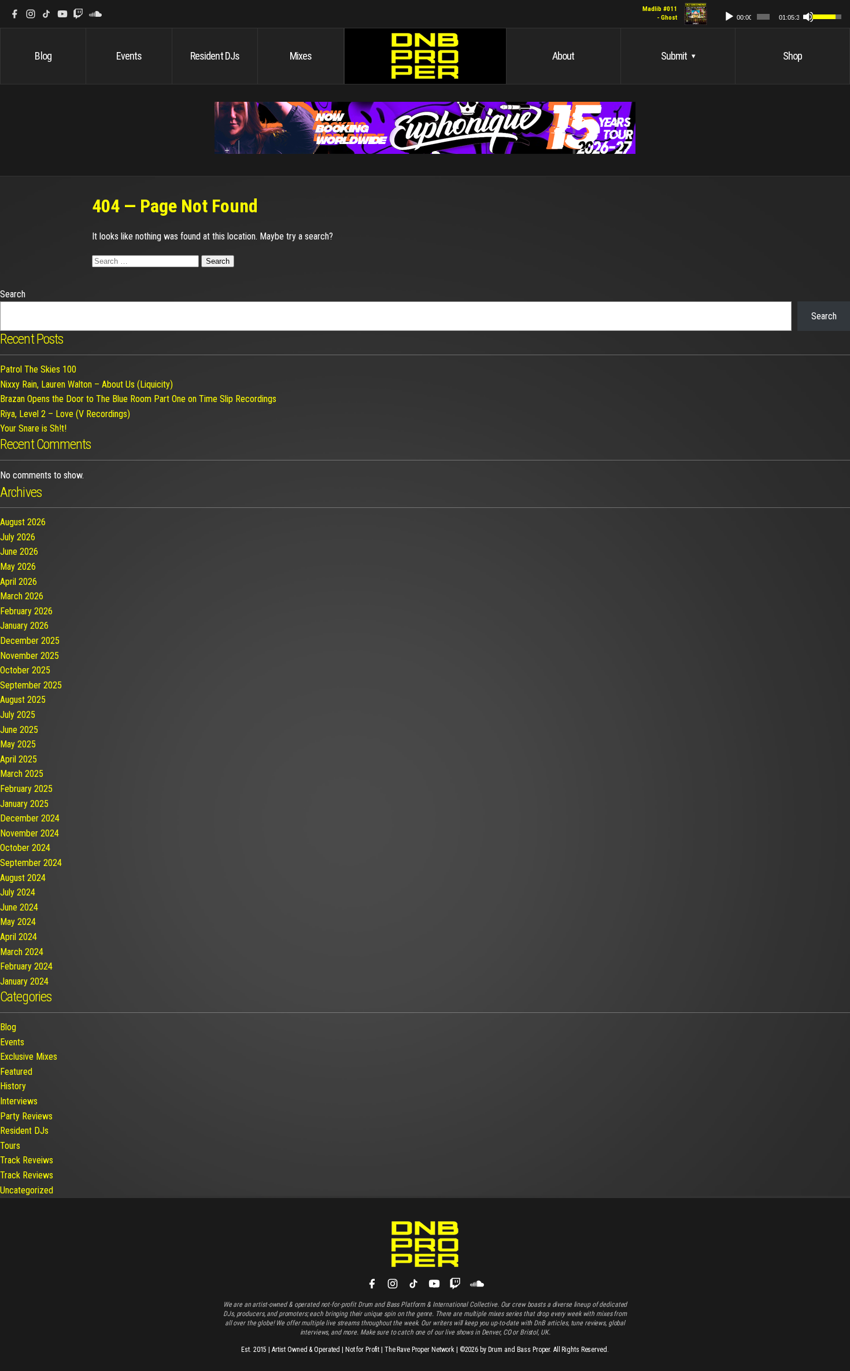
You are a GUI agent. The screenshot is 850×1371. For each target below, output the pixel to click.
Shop (792, 56)
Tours (10, 1145)
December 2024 (30, 818)
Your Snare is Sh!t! (33, 428)
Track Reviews (26, 1175)
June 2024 (19, 907)
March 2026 (21, 596)
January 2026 (24, 625)
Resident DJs (214, 56)
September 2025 (31, 685)
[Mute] (808, 17)
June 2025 (19, 729)
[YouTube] (62, 14)
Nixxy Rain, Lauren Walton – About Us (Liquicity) (86, 384)
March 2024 (21, 951)
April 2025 (18, 759)
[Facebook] (14, 14)
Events (129, 56)
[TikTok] (46, 14)
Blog (43, 56)
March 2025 (21, 773)
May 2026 (18, 566)
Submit (678, 56)
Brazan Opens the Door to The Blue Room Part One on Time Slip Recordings (138, 398)
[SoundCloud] (95, 14)
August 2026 (23, 522)
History (13, 1086)
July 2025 (17, 714)
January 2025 (24, 803)
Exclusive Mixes (28, 1056)
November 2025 (29, 655)
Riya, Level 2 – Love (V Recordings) (65, 413)
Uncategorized (26, 1190)
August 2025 (23, 699)
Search (12, 294)
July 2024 (17, 892)
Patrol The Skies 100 (38, 369)
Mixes (301, 56)
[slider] (763, 17)
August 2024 (23, 877)
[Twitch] (78, 14)
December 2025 (30, 640)
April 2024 (18, 936)
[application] (777, 14)
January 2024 (24, 981)
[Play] (729, 17)
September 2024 (31, 862)
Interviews (19, 1101)
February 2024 (26, 966)
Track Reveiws (26, 1160)
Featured (16, 1071)
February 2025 (26, 788)
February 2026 (26, 611)
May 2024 (18, 921)
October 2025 (25, 670)
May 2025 (18, 744)
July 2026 (17, 537)
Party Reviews (26, 1116)
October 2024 (25, 847)
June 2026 (19, 551)
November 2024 (29, 833)
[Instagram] (30, 14)
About (563, 56)
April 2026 (18, 581)
